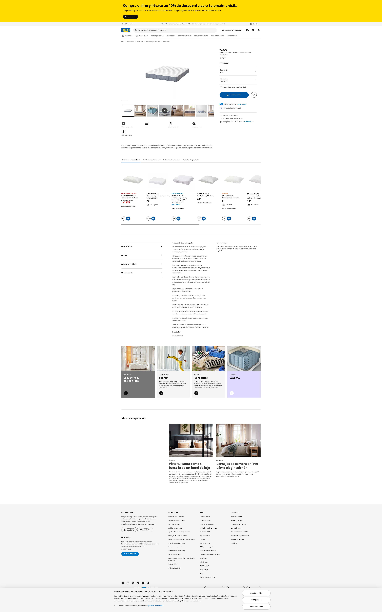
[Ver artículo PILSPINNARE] (208, 179)
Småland (234, 543)
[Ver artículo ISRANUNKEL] (183, 179)
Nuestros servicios (237, 517)
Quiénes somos (205, 517)
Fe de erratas (172, 564)
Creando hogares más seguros (210, 554)
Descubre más (126, 549)
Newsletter (203, 558)
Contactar (223, 24)
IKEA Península (204, 566)
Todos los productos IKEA (208, 528)
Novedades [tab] (171, 36)
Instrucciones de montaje (176, 551)
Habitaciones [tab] (143, 36)
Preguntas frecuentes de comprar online (181, 539)
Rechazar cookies (256, 606)
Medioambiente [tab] (127, 273)
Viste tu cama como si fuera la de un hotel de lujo (189, 466)
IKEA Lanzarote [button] (129, 24)
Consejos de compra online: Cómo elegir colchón (237, 466)
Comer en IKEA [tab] (232, 36)
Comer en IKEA (186, 24)
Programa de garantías (175, 547)
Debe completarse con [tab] (171, 160)
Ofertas (202, 539)
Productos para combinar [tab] (131, 160)
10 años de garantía (127, 127)
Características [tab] (126, 246)
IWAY (201, 573)
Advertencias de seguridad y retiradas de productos (181, 559)
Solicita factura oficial (175, 528)
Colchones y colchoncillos (153, 41)
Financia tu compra (237, 539)
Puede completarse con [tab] (151, 160)
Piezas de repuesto (174, 554)
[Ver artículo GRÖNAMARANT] (133, 179)
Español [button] (255, 24)
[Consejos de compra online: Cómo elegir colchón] (238, 440)
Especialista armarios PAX (239, 532)
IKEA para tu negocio (175, 24)
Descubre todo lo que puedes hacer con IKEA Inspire (138, 524)
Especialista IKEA (236, 528)
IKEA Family (164, 24)
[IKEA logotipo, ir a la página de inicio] (125, 30)
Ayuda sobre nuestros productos (179, 532)
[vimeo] (138, 583)
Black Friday (204, 570)
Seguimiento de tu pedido (176, 520)
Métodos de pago (174, 524)
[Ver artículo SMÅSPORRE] (233, 179)
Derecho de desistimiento (176, 543)
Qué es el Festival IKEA (207, 577)
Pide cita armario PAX (213, 24)
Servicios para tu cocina (239, 524)
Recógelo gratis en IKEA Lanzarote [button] (232, 118)
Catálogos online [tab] (157, 36)
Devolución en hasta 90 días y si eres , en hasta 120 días (238, 122)
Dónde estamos (205, 520)
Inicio (122, 41)
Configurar (255, 600)
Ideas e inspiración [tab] (184, 36)
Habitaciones (130, 41)
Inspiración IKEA (205, 536)
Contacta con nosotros (176, 517)
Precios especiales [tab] (201, 36)
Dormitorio (140, 41)
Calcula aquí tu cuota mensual (232, 108)
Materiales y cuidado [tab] (128, 264)
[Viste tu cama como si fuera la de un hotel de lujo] (191, 440)
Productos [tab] (128, 36)
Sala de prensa (204, 562)
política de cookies (156, 606)
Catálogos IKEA (205, 532)
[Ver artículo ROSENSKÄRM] (158, 179)
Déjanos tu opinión (174, 568)
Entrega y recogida (237, 520)
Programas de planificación (240, 536)
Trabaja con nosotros (207, 524)
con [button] (235, 104)
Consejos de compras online (177, 536)
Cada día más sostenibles (208, 551)
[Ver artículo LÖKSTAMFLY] (258, 179)
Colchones (166, 41)
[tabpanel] (216, 290)
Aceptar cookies (256, 593)
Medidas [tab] (124, 255)
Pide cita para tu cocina (198, 24)
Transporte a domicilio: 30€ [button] (231, 115)
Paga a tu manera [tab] (217, 36)
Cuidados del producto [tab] (191, 160)
